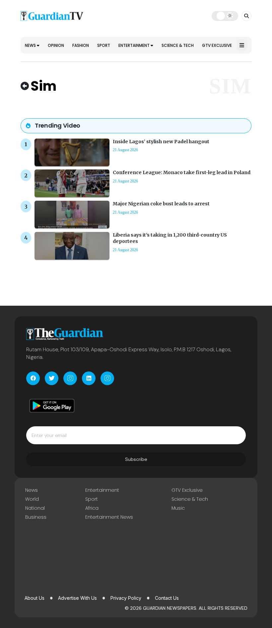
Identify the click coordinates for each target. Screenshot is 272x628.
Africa (92, 508)
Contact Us (167, 598)
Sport (103, 45)
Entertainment (134, 45)
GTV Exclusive (217, 45)
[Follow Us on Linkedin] (89, 378)
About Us (34, 598)
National (35, 508)
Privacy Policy (125, 598)
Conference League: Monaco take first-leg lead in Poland (181, 172)
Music (178, 508)
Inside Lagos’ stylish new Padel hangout (161, 142)
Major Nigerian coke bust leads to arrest (161, 204)
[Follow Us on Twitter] (51, 378)
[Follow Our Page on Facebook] (33, 378)
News (31, 45)
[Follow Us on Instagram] (70, 378)
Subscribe (136, 459)
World (32, 499)
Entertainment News (109, 517)
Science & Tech (178, 45)
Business (35, 517)
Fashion (80, 45)
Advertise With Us (77, 598)
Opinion (56, 45)
